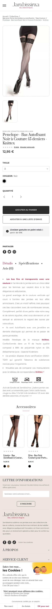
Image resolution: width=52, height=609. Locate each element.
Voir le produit (13, 441)
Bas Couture (40, 18)
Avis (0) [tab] (8, 269)
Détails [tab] (8, 263)
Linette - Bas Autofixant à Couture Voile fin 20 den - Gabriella (13, 456)
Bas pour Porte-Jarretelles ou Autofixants (18, 18)
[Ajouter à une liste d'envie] (21, 418)
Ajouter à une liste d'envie (26, 219)
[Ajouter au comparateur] (21, 422)
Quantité (8, 191)
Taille (6, 163)
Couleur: (10, 176)
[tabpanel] (26, 337)
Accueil (5, 16)
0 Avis (16, 147)
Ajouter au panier (26, 210)
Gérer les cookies (25, 542)
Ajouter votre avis (27, 147)
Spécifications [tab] (29, 263)
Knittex (45, 339)
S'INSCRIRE (26, 504)
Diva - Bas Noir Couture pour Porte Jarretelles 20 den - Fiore (37, 456)
